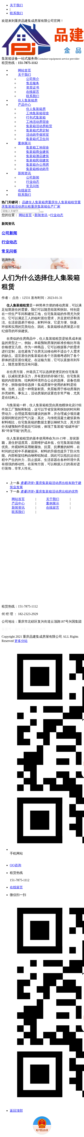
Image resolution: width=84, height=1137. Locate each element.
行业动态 (32, 182)
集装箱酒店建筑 (37, 156)
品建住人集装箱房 (35, 202)
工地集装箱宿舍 (37, 113)
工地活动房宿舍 (37, 121)
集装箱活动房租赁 (39, 126)
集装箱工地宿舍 (37, 147)
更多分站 (21, 641)
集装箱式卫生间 (37, 139)
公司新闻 (32, 177)
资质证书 (32, 87)
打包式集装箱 (36, 117)
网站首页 (24, 70)
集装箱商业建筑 (37, 152)
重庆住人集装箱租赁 (62, 202)
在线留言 (32, 91)
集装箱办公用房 (37, 164)
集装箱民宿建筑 (37, 160)
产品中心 (24, 104)
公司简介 (32, 79)
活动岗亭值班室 (37, 134)
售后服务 (32, 83)
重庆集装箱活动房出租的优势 (49, 491)
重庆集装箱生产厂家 (45, 206)
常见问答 (32, 186)
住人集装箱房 (28, 100)
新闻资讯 (24, 173)
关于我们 (16, 5)
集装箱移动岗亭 (37, 169)
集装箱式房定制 (37, 130)
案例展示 (24, 143)
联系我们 (16, 13)
